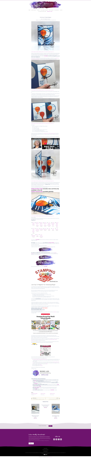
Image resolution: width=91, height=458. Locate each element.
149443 (49, 226)
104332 (57, 230)
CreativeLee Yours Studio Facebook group (49, 133)
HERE (46, 363)
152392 (49, 230)
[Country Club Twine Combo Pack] (37, 229)
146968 (41, 226)
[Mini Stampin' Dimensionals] (41, 235)
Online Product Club (37, 188)
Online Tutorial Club (37, 191)
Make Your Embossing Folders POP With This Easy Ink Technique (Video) (45, 406)
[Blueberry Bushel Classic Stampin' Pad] (57, 224)
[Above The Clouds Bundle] (33, 223)
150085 (33, 233)
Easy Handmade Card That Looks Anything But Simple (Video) (55, 416)
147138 (57, 227)
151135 (33, 225)
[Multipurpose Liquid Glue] (33, 235)
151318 (37, 231)
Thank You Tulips (43, 393)
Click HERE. (45, 266)
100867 (37, 226)
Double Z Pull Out (52, 393)
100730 (45, 226)
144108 (41, 237)
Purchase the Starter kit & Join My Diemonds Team (40, 359)
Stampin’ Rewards (51, 242)
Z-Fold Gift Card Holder (34, 393)
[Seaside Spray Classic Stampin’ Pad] (33, 230)
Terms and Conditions (45, 449)
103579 (53, 230)
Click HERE (36, 383)
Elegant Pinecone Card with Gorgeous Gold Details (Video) (35, 416)
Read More (45, 407)
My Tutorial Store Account (42, 11)
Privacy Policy (45, 448)
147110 (53, 226)
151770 (41, 230)
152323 (45, 230)
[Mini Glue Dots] (37, 235)
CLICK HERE (37, 239)
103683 (37, 236)
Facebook (48, 246)
